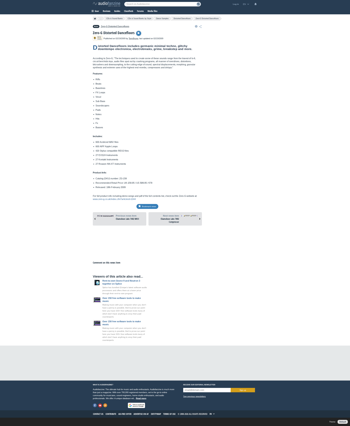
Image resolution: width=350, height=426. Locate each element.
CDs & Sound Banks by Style (139, 18)
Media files (152, 11)
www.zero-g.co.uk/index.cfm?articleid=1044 (114, 199)
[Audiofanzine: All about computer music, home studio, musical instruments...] (106, 4)
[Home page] (95, 19)
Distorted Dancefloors (182, 18)
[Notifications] (255, 4)
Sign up (243, 390)
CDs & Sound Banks (114, 18)
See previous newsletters (194, 396)
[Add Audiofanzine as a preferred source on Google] (136, 405)
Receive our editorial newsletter (199, 385)
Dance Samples (162, 18)
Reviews (106, 11)
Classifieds (128, 11)
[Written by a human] (97, 38)
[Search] (198, 4)
